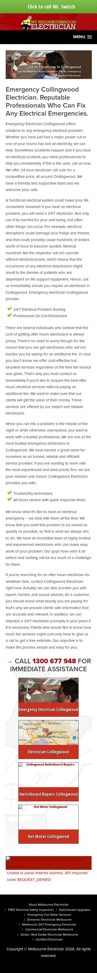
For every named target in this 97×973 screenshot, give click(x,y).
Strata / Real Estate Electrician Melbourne (49, 934)
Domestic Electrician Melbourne (49, 919)
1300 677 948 (55, 661)
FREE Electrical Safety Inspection (31, 910)
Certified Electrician (49, 939)
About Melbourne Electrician (49, 904)
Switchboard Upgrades (75, 910)
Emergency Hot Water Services (49, 914)
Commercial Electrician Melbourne (49, 929)
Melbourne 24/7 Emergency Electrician (49, 924)
